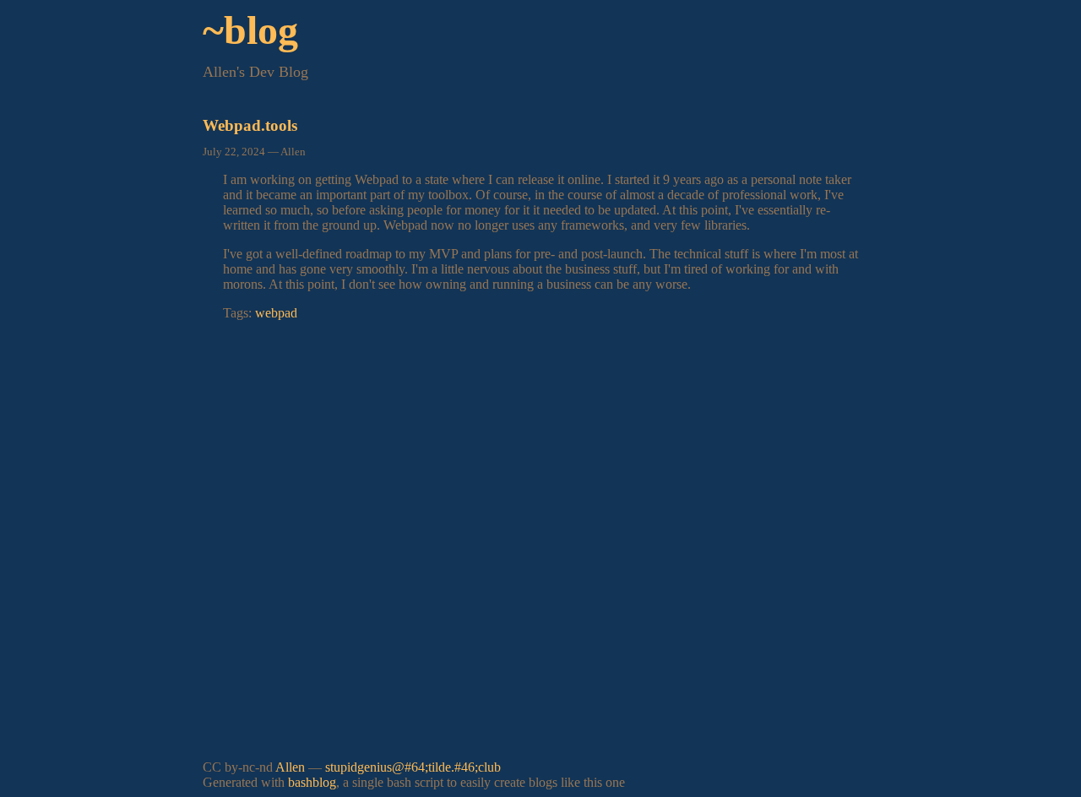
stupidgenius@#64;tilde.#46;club (413, 767)
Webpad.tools (250, 125)
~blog (250, 30)
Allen (290, 767)
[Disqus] (540, 545)
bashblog (312, 782)
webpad (276, 313)
